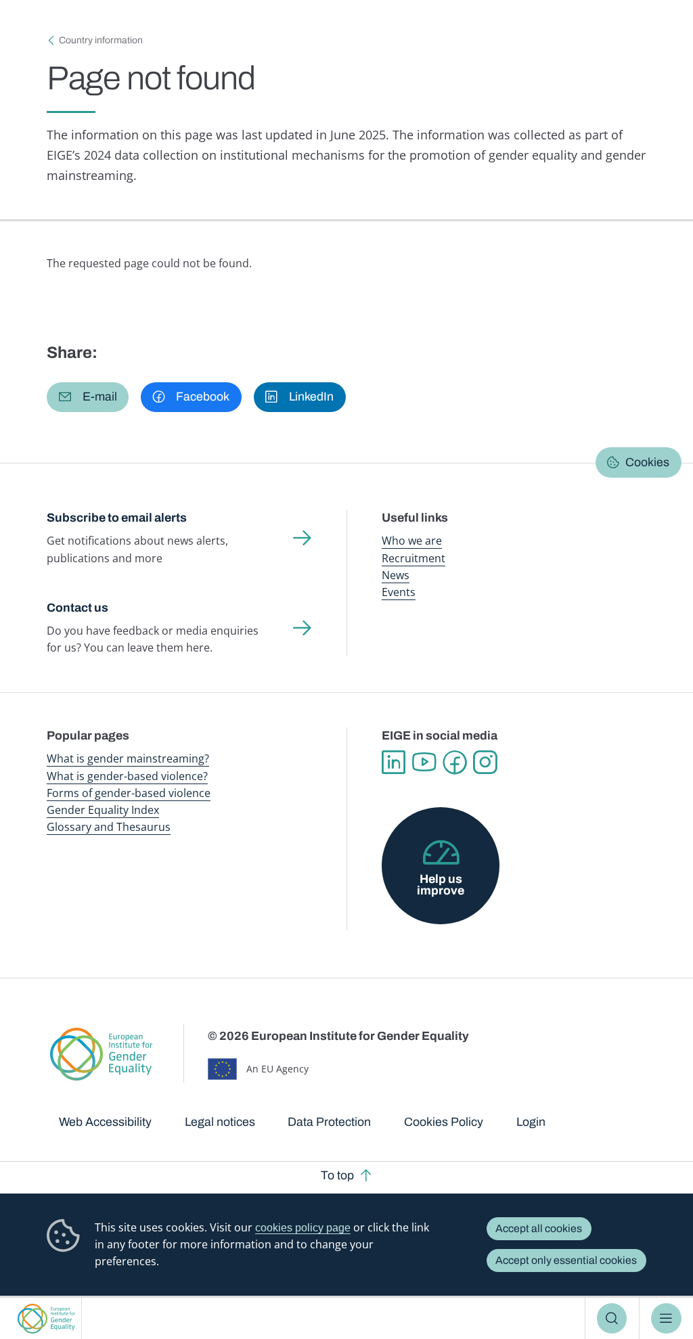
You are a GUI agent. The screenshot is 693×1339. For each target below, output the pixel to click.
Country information (101, 40)
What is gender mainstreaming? (128, 758)
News (395, 575)
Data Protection (329, 1122)
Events (399, 592)
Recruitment (413, 558)
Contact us (77, 607)
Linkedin (393, 762)
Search (612, 1318)
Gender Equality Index (103, 809)
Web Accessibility (105, 1122)
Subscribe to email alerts (117, 517)
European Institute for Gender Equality (46, 1318)
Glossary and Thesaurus (109, 826)
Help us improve (440, 885)
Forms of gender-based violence (128, 793)
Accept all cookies (538, 1228)
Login (530, 1122)
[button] (88, 397)
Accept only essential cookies (566, 1260)
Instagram (485, 762)
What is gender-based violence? (127, 776)
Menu (666, 1318)
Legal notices (220, 1122)
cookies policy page (303, 1227)
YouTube (424, 762)
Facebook (454, 762)
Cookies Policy (443, 1122)
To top (337, 1175)
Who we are (412, 540)
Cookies (647, 462)
